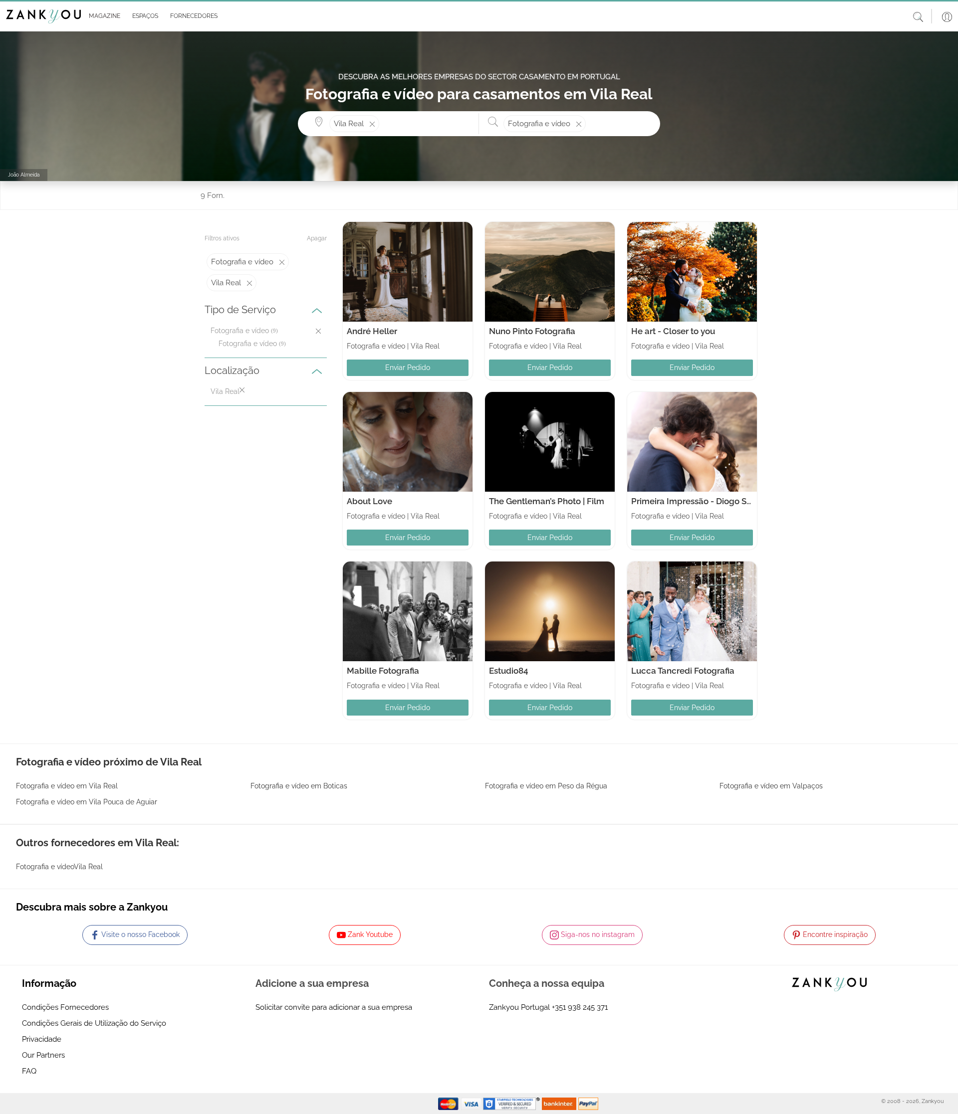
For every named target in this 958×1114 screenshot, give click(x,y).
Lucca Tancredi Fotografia (682, 671)
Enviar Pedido (407, 367)
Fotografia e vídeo (248, 344)
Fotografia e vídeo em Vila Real (67, 786)
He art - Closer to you (673, 331)
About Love (369, 501)
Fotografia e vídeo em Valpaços (771, 786)
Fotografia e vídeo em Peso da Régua (546, 786)
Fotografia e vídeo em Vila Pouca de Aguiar (86, 802)
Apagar (317, 238)
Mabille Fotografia (383, 671)
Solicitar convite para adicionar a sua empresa (333, 1007)
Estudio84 (508, 671)
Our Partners (43, 1055)
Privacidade (41, 1039)
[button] (102, 16)
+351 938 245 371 (580, 1007)
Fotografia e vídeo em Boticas (298, 786)
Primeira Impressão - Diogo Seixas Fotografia (720, 501)
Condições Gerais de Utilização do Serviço (94, 1023)
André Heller (372, 331)
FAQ (29, 1071)
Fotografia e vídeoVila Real (59, 867)
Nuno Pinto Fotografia (532, 331)
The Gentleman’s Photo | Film (546, 501)
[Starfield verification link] (512, 1103)
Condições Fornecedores (65, 1007)
